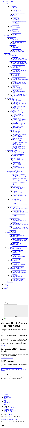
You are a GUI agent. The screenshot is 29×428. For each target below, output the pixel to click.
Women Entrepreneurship (18, 167)
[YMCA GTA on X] (8, 411)
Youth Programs (13, 86)
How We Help (13, 38)
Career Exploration (16, 259)
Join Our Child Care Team (18, 65)
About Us (6, 3)
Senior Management (17, 11)
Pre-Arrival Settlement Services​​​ (19, 246)
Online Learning (16, 162)
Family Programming (14, 186)
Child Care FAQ (16, 198)
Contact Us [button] (3, 380)
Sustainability (15, 25)
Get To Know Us (11, 5)
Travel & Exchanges (14, 275)
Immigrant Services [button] (18, 369)
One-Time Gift (15, 46)
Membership (15, 57)
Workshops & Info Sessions (19, 77)
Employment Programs (15, 151)
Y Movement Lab (16, 117)
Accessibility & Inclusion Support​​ (20, 212)
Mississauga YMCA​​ (17, 136)
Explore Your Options (15, 234)
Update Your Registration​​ (18, 192)
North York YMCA (17, 138)
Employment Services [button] (9, 369)
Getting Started (13, 99)
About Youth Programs (17, 250)
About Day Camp (16, 210)
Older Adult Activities (17, 118)
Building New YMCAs (17, 42)
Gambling (14, 252)
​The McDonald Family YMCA (19, 148)
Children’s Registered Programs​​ (19, 113)
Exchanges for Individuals (18, 278)
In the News (15, 29)
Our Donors (12, 43)
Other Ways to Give (17, 50)
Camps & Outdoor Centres (16, 66)
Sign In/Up (6, 285)
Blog (5, 398)
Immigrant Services (14, 78)
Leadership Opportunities (15, 268)
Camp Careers (13, 230)
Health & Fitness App (17, 109)
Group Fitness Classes (17, 126)
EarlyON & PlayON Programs (19, 188)
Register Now (15, 110)
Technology (15, 160)
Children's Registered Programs (19, 59)
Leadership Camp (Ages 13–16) (20, 228)
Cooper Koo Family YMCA (19, 134)
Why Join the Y (16, 102)
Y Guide (6, 287)
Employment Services (15, 73)
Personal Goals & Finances (18, 256)
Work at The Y (15, 170)
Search (5, 302)
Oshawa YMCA (16, 139)
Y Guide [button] (12, 216)
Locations (12, 130)
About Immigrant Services (18, 235)
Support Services (13, 260)
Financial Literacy (16, 163)
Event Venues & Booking (18, 120)
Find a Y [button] (3, 345)
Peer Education (16, 254)
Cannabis (14, 255)
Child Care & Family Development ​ (15, 171)
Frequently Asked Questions (19, 58)
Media (11, 26)
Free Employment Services (18, 152)
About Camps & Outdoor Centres (20, 208)
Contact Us (15, 9)
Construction (15, 166)
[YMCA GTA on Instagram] (10, 410)
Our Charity (6, 35)
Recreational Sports (17, 128)
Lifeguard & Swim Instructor (19, 119)
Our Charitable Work (11, 37)
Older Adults (10, 282)
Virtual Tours (15, 107)
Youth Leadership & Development (17, 89)
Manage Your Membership (18, 106)
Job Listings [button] (3, 358)
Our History (15, 14)
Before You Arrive (14, 244)
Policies (5, 401)
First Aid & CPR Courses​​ (18, 115)
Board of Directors (16, 10)
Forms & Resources (17, 194)
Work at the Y (15, 31)
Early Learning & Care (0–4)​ (19, 176)
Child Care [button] (11, 368)
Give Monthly (15, 47)
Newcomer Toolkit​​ (16, 243)
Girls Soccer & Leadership (18, 123)
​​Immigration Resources (15, 236)
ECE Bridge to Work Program (19, 204)
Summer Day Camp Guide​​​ (18, 211)
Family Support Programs (18, 187)
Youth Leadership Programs (19, 270)
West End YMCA (16, 144)
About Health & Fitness (18, 101)
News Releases (16, 27)
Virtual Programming (17, 127)
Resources (12, 190)
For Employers (15, 75)
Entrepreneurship (16, 251)
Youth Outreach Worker (18, 266)
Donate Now (13, 45)
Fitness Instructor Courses (18, 124)
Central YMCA (16, 132)
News (5, 400)
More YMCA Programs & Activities (18, 94)
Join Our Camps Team (17, 231)
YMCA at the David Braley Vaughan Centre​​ (19, 147)
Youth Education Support (18, 267)
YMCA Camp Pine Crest (18, 223)
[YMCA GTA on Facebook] (10, 407)
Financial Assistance (17, 105)
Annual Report (15, 19)
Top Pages (9, 54)
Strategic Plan (15, 18)
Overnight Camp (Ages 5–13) (19, 227)
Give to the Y (15, 34)
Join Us (11, 30)
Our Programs (7, 53)
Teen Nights (15, 263)
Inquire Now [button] (13, 184)
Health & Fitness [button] (4, 368)
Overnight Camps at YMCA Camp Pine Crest (19, 71)
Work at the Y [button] (9, 358)
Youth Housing (16, 87)
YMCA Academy (16, 258)
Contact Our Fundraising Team (17, 51)
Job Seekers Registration (18, 154)
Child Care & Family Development (18, 61)
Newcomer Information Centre (19, 239)
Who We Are (13, 6)
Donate (5, 288)
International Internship (17, 280)
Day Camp (15, 67)
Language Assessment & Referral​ (20, 238)
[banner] (7, 1)
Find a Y (6, 284)
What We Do (13, 15)
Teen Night (15, 122)
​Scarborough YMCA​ (17, 140)
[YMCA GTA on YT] (8, 409)
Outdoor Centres (16, 69)
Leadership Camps (16, 271)
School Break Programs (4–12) (19, 63)
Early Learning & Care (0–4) (19, 62)
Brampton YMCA (16, 131)
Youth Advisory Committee (18, 13)
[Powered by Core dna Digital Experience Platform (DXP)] (2, 426)
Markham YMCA (16, 135)
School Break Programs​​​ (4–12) (19, 180)
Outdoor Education (14, 218)
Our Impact (15, 39)
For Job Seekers (16, 74)
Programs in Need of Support (19, 41)
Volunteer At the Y (16, 33)
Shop (5, 404)
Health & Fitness (13, 55)
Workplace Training (17, 164)
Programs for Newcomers (18, 82)
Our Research (15, 17)
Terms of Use (7, 402)
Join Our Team (13, 168)
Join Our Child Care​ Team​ (18, 200)
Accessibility (15, 23)
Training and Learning (15, 158)
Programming (13, 111)
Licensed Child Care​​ (14, 172)
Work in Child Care (14, 199)
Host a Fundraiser (16, 49)
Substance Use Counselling (18, 264)
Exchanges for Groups (17, 279)
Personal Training (16, 114)
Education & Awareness (15, 248)
